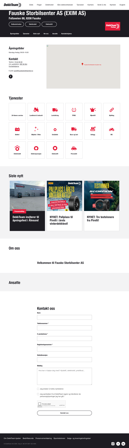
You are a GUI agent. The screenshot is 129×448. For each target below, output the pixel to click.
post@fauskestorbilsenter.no (23, 71)
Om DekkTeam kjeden (12, 438)
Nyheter (113, 5)
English (122, 5)
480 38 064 (23, 64)
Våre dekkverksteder (65, 5)
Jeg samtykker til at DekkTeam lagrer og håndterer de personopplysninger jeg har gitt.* (60, 395)
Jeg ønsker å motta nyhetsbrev (52, 389)
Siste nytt (36, 34)
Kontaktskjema (66, 34)
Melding (39, 366)
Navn (39, 313)
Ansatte (55, 34)
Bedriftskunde (28, 438)
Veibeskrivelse (16, 24)
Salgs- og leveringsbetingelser (79, 438)
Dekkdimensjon (42, 355)
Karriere (91, 5)
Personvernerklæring (44, 438)
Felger (39, 5)
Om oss (46, 34)
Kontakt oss (64, 413)
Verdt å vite (101, 5)
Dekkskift (49, 24)
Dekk (31, 5)
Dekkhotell (49, 5)
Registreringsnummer (45, 345)
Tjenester (80, 5)
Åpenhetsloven (59, 438)
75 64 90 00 (18, 62)
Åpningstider (14, 34)
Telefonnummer (43, 323)
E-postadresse (42, 334)
